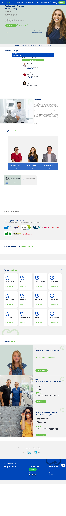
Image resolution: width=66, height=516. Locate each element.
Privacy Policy (23, 481)
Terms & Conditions (16, 481)
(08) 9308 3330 (21, 25)
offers (40, 45)
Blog (49, 470)
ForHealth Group (51, 476)
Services (36, 2)
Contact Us (50, 474)
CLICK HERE (32, 469)
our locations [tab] (28, 250)
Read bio (13, 167)
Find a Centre (61, 2)
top (62, 465)
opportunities (47, 45)
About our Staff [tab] (9, 250)
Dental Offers (20, 2)
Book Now (54, 2)
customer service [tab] (18, 250)
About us (17, 45)
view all (58, 270)
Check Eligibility (41, 370)
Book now (9, 25)
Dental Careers (28, 2)
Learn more (8, 286)
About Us (50, 472)
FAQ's (49, 468)
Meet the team (25, 45)
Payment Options (44, 2)
